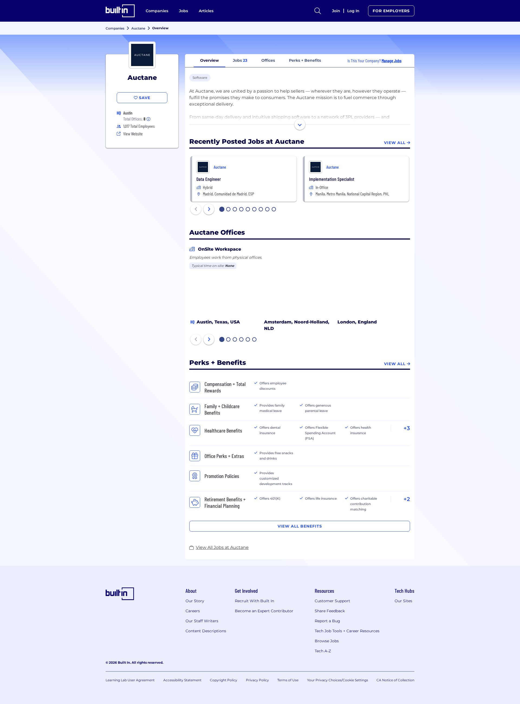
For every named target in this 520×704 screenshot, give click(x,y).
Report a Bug (327, 620)
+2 (407, 499)
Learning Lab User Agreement (130, 680)
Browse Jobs (327, 640)
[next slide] (208, 209)
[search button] (317, 10)
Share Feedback (330, 610)
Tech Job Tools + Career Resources (347, 630)
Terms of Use (287, 680)
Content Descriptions (206, 630)
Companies (157, 10)
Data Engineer (208, 179)
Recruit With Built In (254, 600)
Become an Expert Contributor (264, 610)
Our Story (195, 600)
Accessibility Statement (182, 680)
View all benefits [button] (300, 526)
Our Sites (403, 600)
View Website (133, 133)
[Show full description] (299, 124)
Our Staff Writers (202, 620)
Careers (193, 610)
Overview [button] (209, 60)
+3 (407, 428)
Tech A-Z (323, 651)
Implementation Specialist (331, 179)
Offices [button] (268, 60)
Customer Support (332, 600)
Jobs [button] (240, 60)
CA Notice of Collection (395, 680)
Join (336, 10)
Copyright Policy (223, 680)
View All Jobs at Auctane (222, 547)
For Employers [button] (391, 10)
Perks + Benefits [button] (305, 60)
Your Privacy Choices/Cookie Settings (337, 680)
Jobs (183, 10)
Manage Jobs (391, 60)
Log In (353, 10)
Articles (206, 10)
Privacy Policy (257, 680)
